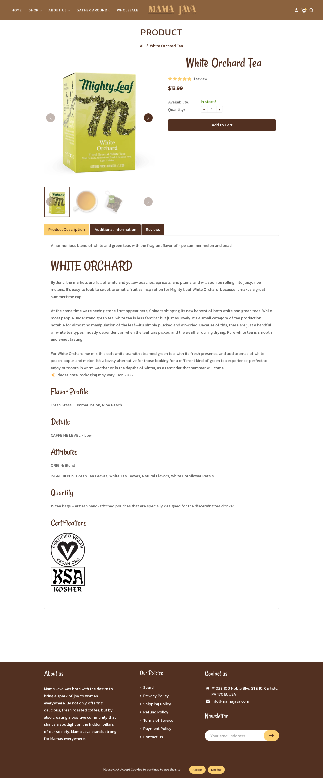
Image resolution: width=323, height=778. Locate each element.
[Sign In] (296, 10)
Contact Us (153, 737)
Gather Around (92, 10)
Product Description (66, 229)
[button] (148, 117)
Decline (216, 769)
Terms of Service (158, 720)
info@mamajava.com (230, 701)
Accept (197, 769)
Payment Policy (157, 728)
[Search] (311, 10)
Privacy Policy (156, 696)
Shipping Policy (157, 704)
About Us (58, 10)
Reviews (153, 229)
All (142, 46)
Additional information (115, 229)
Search (149, 687)
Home (17, 10)
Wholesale (127, 10)
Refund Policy (156, 712)
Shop (34, 10)
